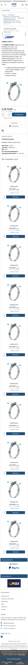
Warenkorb (20, 114)
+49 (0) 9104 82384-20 (9, 626)
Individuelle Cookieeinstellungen (20, 662)
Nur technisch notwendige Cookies (7, 662)
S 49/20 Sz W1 (14, 541)
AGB (2, 604)
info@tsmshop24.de (8, 623)
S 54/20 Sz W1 (14, 344)
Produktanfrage (15, 126)
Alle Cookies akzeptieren (14, 659)
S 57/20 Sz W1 (14, 226)
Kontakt (3, 609)
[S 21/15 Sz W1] (2, 34)
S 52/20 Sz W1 (14, 423)
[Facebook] (2, 637)
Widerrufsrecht (5, 596)
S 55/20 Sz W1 (14, 305)
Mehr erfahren (22, 654)
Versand (10, 111)
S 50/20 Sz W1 (14, 502)
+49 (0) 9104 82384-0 (9, 628)
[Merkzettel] (4, 196)
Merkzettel (14, 123)
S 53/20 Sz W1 (14, 383)
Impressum (4, 607)
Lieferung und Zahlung (7, 599)
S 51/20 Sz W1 (14, 462)
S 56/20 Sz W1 (14, 265)
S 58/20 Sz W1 (14, 186)
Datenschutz (4, 601)
